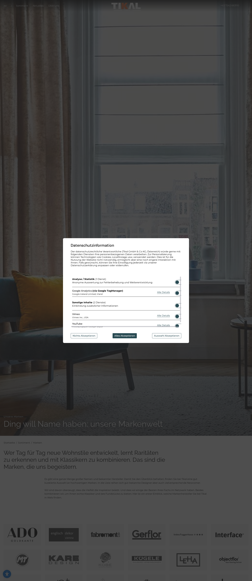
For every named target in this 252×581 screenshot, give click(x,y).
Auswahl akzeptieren (166, 335)
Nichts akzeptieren (84, 335)
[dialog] (126, 290)
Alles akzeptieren (124, 335)
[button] (177, 282)
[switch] (177, 281)
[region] (126, 301)
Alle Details (163, 292)
